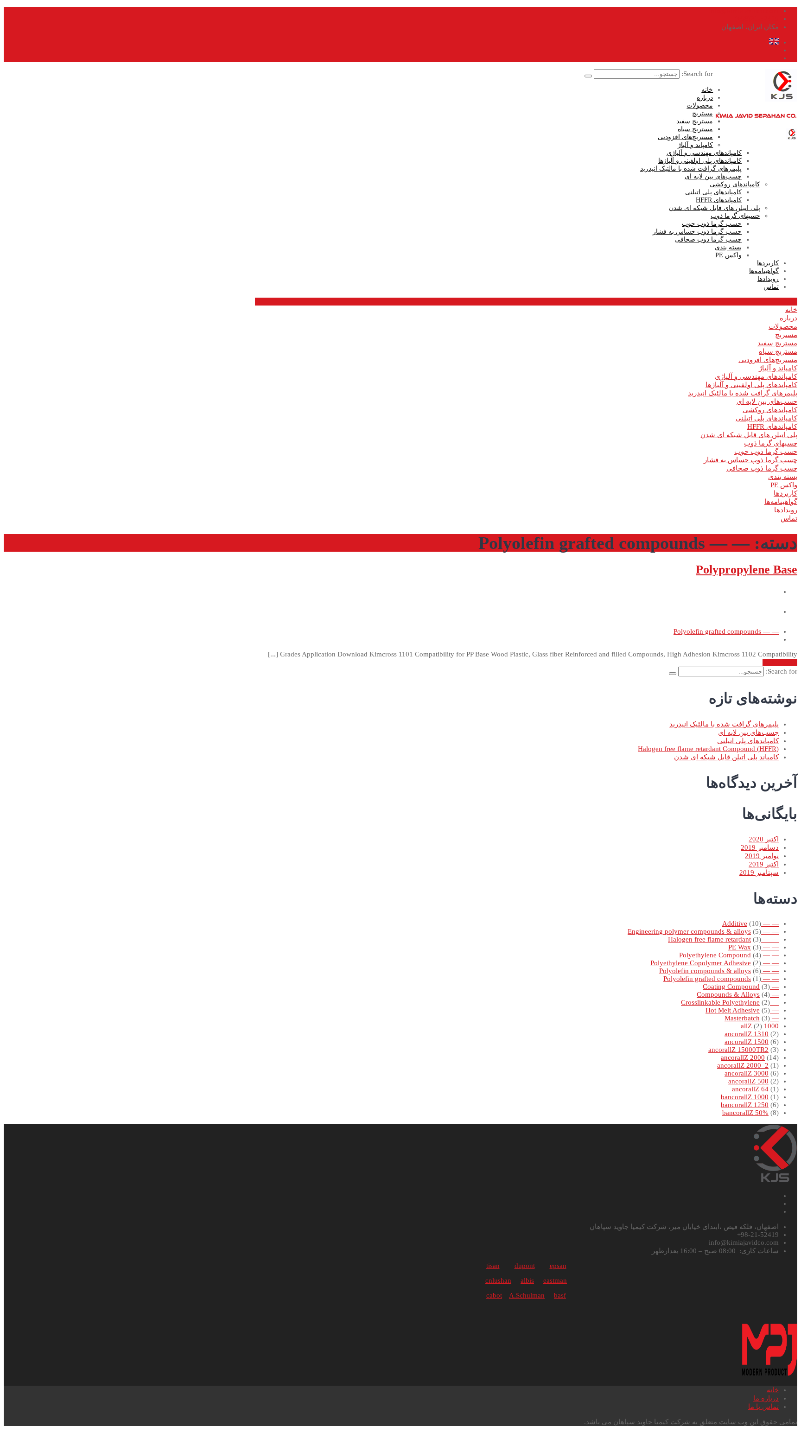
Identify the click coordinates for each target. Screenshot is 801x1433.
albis (527, 1280)
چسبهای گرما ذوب (735, 215)
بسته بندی (728, 247)
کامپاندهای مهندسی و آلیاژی (704, 152)
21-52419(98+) (757, 18)
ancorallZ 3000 (747, 1073)
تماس (771, 286)
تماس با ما (763, 1406)
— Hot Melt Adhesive (742, 1010)
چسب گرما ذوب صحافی (708, 239)
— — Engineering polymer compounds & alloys (703, 931)
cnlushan (498, 1280)
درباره (705, 97)
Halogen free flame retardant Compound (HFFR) (708, 748)
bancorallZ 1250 (745, 1104)
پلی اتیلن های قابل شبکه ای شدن (714, 207)
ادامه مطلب (780, 662)
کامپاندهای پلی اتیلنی (713, 192)
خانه (707, 89)
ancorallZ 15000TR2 (738, 1049)
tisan (493, 1265)
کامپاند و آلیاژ (695, 144)
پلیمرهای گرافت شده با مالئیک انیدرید (691, 168)
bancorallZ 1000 (745, 1097)
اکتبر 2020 (764, 839)
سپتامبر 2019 (759, 872)
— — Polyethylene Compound (729, 955)
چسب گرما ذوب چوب (712, 223)
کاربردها (768, 263)
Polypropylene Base (746, 569)
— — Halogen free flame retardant (723, 939)
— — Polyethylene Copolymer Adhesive (714, 963)
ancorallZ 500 (748, 1081)
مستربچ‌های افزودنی (685, 137)
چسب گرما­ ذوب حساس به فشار (697, 231)
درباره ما (766, 1398)
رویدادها (768, 278)
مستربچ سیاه (695, 129)
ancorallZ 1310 (747, 1034)
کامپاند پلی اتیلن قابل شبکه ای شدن (726, 757)
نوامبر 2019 (762, 856)
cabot (494, 1295)
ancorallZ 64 (750, 1089)
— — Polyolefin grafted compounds (726, 631)
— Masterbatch (752, 1018)
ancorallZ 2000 (743, 1057)
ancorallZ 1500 (747, 1041)
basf (560, 1295)
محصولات (700, 105)
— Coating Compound (741, 986)
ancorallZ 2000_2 (743, 1065)
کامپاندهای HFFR (719, 200)
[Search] (588, 76)
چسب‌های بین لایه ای (713, 176)
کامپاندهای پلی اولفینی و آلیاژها (700, 160)
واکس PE (728, 255)
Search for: (696, 73)
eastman (555, 1280)
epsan (558, 1265)
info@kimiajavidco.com (744, 10)
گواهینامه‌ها (764, 270)
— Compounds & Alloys (738, 994)
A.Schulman (527, 1295)
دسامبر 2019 (760, 847)
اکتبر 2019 (764, 864)
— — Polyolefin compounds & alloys (719, 970)
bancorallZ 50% (745, 1112)
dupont (525, 1265)
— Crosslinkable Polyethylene (730, 1002)
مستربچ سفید (694, 121)
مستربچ (702, 113)
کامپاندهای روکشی (735, 184)
